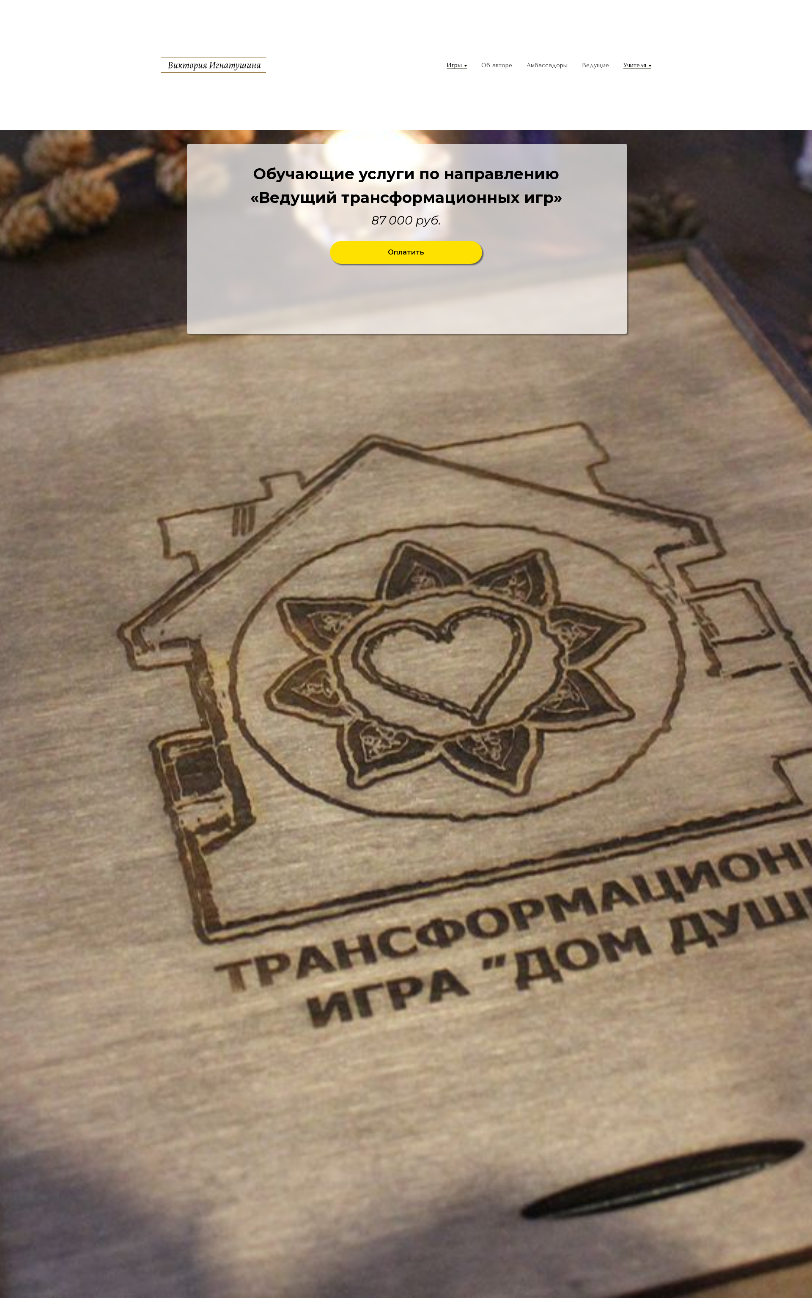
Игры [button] (454, 65)
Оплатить (406, 252)
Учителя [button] (634, 65)
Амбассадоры (547, 65)
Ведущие (595, 65)
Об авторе (496, 65)
